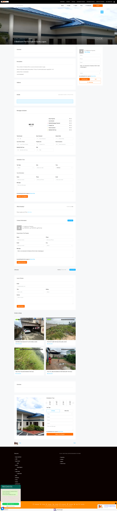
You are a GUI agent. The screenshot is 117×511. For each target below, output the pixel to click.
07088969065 (26, 228)
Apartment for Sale (91, 1)
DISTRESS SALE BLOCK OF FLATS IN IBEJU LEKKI (26, 341)
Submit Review (21, 306)
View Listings (70, 220)
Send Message (85, 79)
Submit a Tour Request (22, 196)
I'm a (47, 242)
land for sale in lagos (70, 319)
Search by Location (100, 1)
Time (57, 165)
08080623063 (109, 1)
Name (18, 177)
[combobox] (25, 167)
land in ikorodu (40, 349)
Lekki (16, 459)
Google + (50, 504)
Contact (61, 459)
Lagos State (17, 471)
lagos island (17, 461)
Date (37, 165)
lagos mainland (18, 456)
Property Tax (38, 141)
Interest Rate (58, 136)
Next (75, 443)
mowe (16, 479)
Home (17, 38)
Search (97, 5)
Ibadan (16, 481)
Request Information (22, 262)
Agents (61, 461)
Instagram (63, 504)
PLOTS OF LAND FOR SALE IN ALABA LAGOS (57, 341)
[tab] (102, 12)
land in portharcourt (70, 349)
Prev (20, 443)
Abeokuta (17, 477)
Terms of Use (32, 193)
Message (19, 182)
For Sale (27, 319)
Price (81, 5)
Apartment (62, 1)
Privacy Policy (61, 505)
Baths (76, 5)
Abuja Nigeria (19, 467)
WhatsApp (40, 228)
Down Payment (39, 136)
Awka (16, 469)
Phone (37, 177)
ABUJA (16, 465)
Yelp (77, 504)
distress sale (40, 319)
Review (18, 295)
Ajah (18, 463)
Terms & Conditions (68, 505)
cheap (36, 319)
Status (62, 5)
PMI (37, 147)
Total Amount (19, 136)
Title (18, 289)
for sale (73, 1)
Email (57, 177)
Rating (47, 289)
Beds (69, 5)
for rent (68, 1)
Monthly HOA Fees (20, 147)
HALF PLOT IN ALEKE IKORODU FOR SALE (25, 371)
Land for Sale (63, 319)
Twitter (43, 504)
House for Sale (31, 319)
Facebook (36, 504)
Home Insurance (59, 141)
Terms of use (62, 463)
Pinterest (71, 504)
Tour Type (19, 165)
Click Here (30, 212)
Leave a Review (72, 269)
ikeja (16, 475)
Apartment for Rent (81, 1)
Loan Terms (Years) (21, 141)
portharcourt (17, 483)
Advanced (89, 5)
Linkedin (56, 504)
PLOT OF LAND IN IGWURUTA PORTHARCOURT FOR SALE (59, 371)
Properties (62, 457)
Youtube (82, 504)
